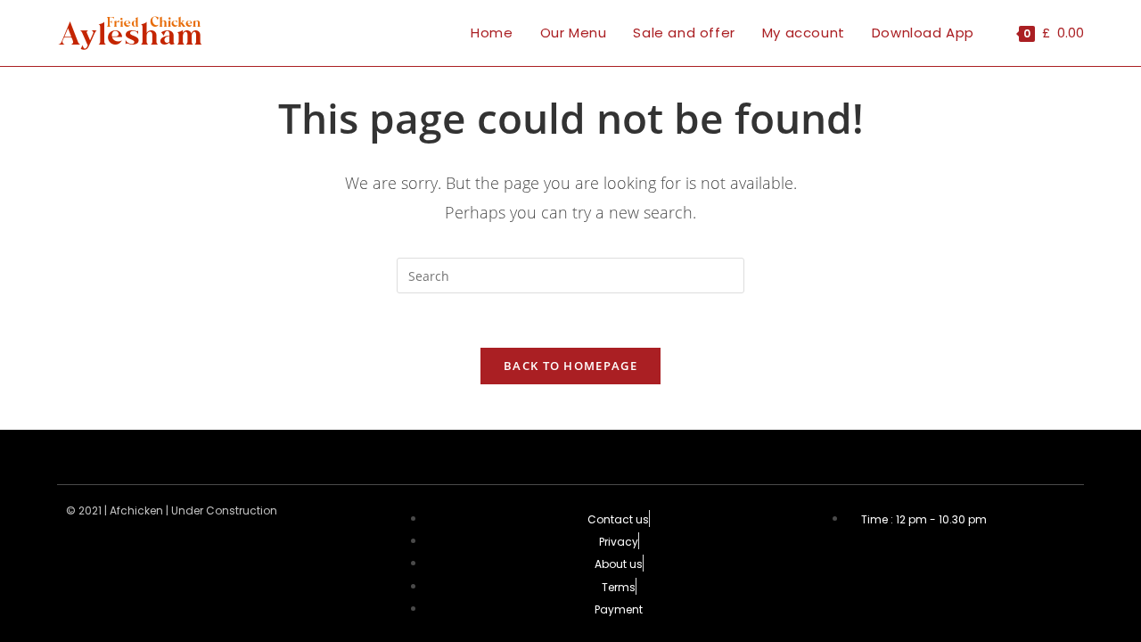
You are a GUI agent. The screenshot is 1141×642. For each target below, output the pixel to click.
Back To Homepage (570, 366)
